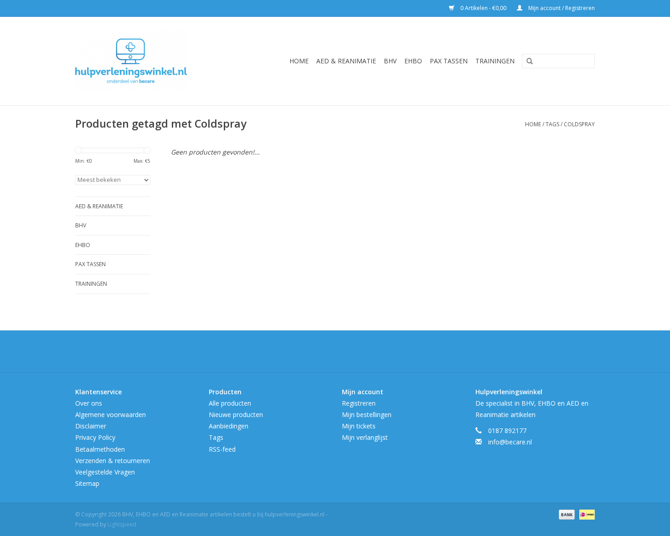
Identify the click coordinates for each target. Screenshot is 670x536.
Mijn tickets (359, 426)
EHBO (413, 61)
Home (299, 61)
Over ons (88, 403)
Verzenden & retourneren (112, 460)
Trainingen (495, 61)
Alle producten (230, 403)
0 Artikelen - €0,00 (483, 8)
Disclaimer (90, 426)
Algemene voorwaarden (110, 414)
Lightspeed (122, 524)
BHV (390, 61)
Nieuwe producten (236, 414)
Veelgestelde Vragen (105, 472)
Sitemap (87, 483)
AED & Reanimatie (346, 61)
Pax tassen (449, 61)
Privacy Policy (95, 437)
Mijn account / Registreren (561, 8)
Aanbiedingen (228, 426)
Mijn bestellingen (367, 414)
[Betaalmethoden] (566, 514)
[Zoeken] (526, 61)
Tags (552, 124)
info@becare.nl (510, 442)
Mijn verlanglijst (365, 437)
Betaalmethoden (100, 449)
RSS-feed (222, 449)
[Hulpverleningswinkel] (144, 61)
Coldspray (579, 124)
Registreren (359, 403)
